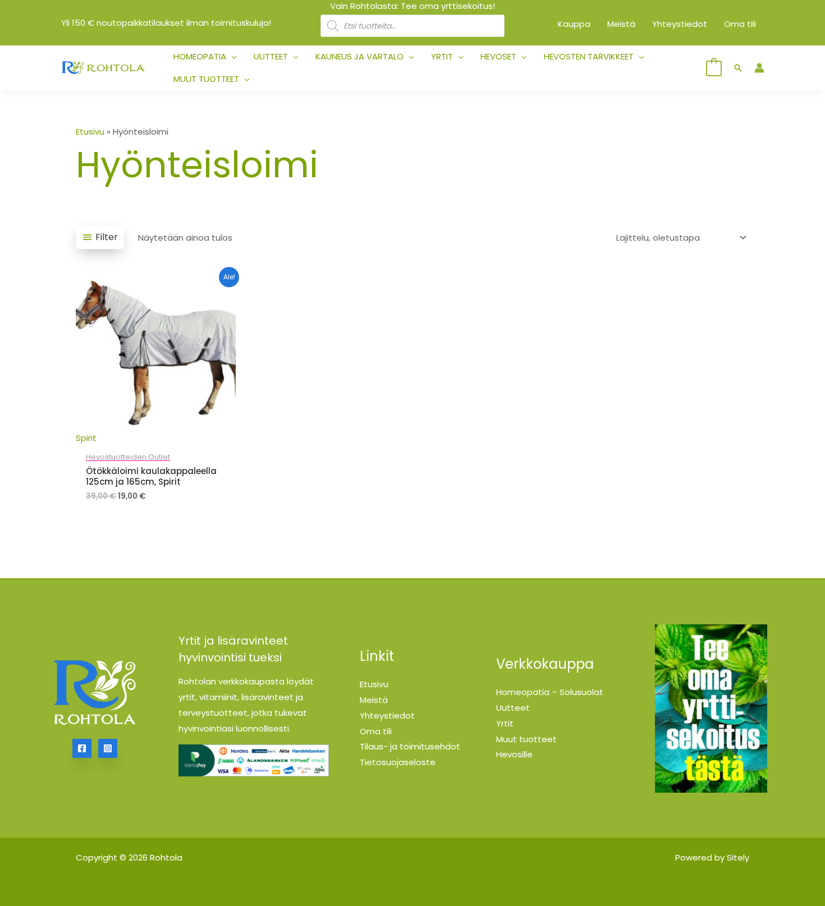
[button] (231, 56)
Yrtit (505, 723)
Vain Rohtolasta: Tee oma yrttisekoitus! (412, 6)
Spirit (86, 438)
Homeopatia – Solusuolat (549, 692)
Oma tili (376, 731)
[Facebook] (81, 748)
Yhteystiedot (387, 715)
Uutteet (513, 708)
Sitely (738, 857)
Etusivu (90, 131)
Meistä (374, 700)
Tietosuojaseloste (398, 762)
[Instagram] (107, 748)
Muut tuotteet (526, 739)
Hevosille (514, 754)
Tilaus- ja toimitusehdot (410, 746)
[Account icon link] (759, 68)
